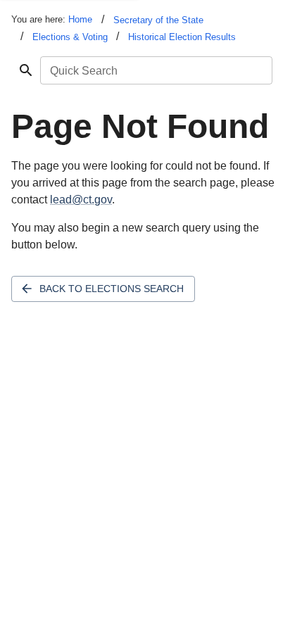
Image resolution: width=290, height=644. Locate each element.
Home (80, 19)
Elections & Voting (70, 37)
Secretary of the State (158, 20)
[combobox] (155, 70)
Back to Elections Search (111, 288)
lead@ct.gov (81, 200)
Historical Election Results (182, 37)
